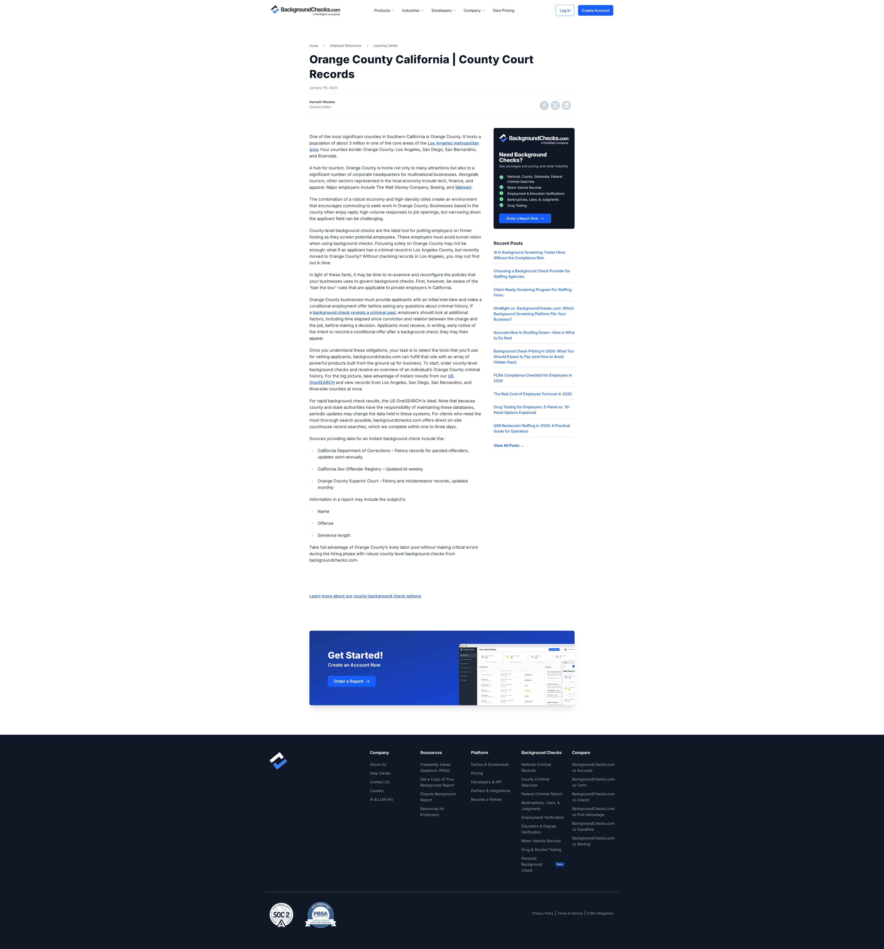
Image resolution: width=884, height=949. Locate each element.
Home (313, 46)
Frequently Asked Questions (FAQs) (435, 767)
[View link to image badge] (281, 915)
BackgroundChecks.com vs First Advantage (593, 811)
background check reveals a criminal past (354, 312)
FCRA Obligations (600, 913)
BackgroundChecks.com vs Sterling (593, 841)
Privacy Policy (543, 913)
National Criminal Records (536, 767)
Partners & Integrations (490, 790)
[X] (555, 105)
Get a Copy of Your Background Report (437, 782)
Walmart (463, 187)
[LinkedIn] (566, 105)
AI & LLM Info (381, 799)
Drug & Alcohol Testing (541, 849)
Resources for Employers (432, 811)
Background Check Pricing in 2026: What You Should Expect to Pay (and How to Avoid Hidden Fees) (534, 356)
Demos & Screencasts (490, 764)
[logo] (305, 10)
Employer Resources (345, 45)
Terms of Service (570, 913)
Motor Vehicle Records (541, 841)
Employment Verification (542, 817)
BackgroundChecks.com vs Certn (593, 782)
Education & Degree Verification (538, 829)
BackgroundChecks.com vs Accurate (593, 767)
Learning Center (385, 45)
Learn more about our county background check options (365, 596)
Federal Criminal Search (542, 794)
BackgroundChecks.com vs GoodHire (593, 826)
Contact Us (379, 782)
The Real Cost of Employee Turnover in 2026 (533, 394)
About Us (378, 764)
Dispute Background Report (438, 797)
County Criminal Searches (535, 782)
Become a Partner (486, 799)
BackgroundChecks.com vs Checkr (593, 797)
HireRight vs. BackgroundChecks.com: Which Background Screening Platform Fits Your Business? (534, 314)
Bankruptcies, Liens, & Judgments (540, 805)
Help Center (380, 773)
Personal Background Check (542, 864)
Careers (377, 790)
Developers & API (486, 782)
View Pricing (503, 10)
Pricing (477, 773)
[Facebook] (544, 105)
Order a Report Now (522, 218)
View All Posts (509, 445)
